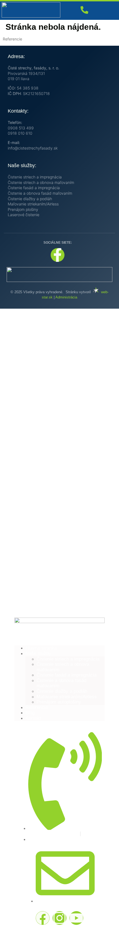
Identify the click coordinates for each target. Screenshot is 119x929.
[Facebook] (43, 918)
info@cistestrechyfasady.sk (33, 148)
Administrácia (66, 297)
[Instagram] (59, 918)
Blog (30, 712)
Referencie (36, 707)
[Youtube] (76, 918)
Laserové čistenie (23, 214)
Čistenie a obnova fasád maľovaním (40, 193)
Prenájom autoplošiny (59, 702)
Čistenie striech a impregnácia (35, 177)
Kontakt (33, 718)
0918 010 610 (20, 133)
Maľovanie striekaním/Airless (33, 204)
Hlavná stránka (41, 648)
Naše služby (38, 653)
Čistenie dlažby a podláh (30, 198)
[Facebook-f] (57, 255)
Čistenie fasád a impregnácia (34, 187)
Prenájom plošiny (23, 209)
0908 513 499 (21, 128)
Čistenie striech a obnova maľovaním (41, 182)
